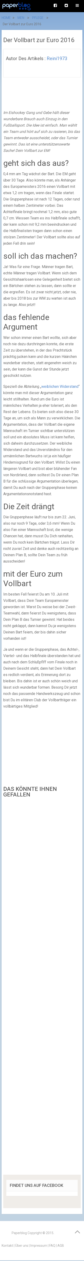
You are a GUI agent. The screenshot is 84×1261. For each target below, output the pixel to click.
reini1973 (57, 58)
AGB (60, 1245)
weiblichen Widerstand (59, 386)
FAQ (52, 1245)
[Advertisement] (42, 987)
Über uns (21, 1245)
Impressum (38, 1245)
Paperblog (19, 1233)
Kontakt (7, 1245)
